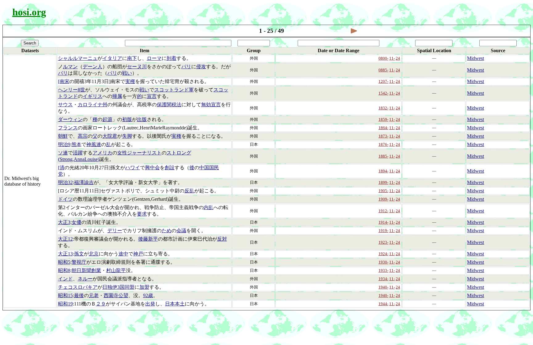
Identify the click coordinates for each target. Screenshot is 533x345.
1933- (383, 270)
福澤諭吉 (84, 182)
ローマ (154, 58)
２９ (101, 303)
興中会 (152, 167)
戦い (127, 73)
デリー (114, 230)
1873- (383, 136)
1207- (383, 81)
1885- (383, 156)
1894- (383, 171)
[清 (61, 167)
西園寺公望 (116, 295)
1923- (383, 242)
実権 (130, 81)
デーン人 (92, 66)
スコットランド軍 (174, 89)
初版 (127, 119)
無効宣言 (211, 104)
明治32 (65, 182)
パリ (186, 66)
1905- (383, 190)
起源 (107, 119)
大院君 (109, 136)
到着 (171, 58)
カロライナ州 (92, 104)
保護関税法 (169, 104)
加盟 (144, 287)
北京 (94, 253)
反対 (222, 239)
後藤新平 (148, 239)
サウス (65, 104)
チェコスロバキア (77, 287)
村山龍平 (116, 270)
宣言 (152, 96)
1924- (383, 253)
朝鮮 (63, 136)
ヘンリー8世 (71, 89)
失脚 (127, 136)
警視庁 (79, 262)
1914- (383, 222)
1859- (383, 119)
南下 (132, 58)
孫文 (79, 253)
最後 (79, 295)
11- (392, 58)
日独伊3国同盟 (118, 287)
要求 (142, 214)
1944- (383, 303)
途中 (123, 253)
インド (65, 278)
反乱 (189, 190)
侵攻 (201, 66)
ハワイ (132, 167)
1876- (383, 144)
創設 (170, 167)
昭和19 (65, 303)
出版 (142, 119)
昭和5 (64, 262)
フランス (68, 127)
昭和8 (64, 270)
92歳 (148, 295)
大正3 (64, 222)
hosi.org (29, 12)
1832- (383, 108)
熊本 (76, 144)
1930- (383, 262)
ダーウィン (70, 119)
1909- (383, 199)
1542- (383, 93)
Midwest (475, 58)
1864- (383, 127)
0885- (383, 70)
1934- (383, 278)
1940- (383, 287)
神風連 (93, 144)
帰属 (117, 96)
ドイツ (65, 199)
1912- (383, 210)
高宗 (83, 136)
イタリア (112, 58)
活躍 (78, 152)
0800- (383, 58)
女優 (76, 222)
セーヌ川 (137, 66)
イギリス (92, 96)
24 (398, 58)
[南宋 (63, 81)
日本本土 (175, 303)
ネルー (85, 278)
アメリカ (102, 152)
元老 (94, 295)
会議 (181, 230)
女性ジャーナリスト (139, 152)
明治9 (64, 144)
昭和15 (65, 295)
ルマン (70, 66)
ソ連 (63, 152)
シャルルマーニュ (77, 58)
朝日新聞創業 (86, 270)
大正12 (65, 239)
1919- (383, 230)
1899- (383, 182)
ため (166, 230)
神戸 (138, 253)
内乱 (208, 207)
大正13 (65, 253)
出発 (150, 303)
